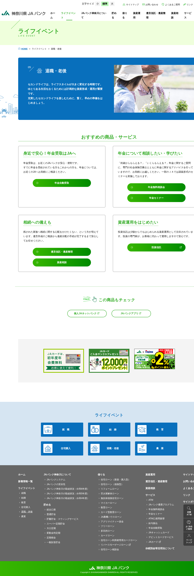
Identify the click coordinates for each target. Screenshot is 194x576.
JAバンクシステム (56, 479)
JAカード (153, 542)
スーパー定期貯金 (56, 523)
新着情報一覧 (25, 481)
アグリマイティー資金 (112, 521)
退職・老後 (27, 511)
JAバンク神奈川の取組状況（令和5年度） (68, 493)
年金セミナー (155, 513)
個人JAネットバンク (85, 313)
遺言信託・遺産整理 (156, 15)
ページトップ (188, 539)
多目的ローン (107, 530)
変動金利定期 (53, 533)
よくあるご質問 (172, 4)
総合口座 (51, 509)
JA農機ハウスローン (111, 517)
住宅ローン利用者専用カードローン (119, 540)
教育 (23, 502)
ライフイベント (68, 15)
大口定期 (51, 528)
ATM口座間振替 (157, 518)
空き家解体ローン (110, 493)
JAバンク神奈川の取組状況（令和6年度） (68, 488)
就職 (23, 493)
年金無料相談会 (156, 509)
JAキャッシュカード (159, 532)
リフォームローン (110, 488)
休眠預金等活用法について (160, 548)
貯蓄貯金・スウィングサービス (63, 519)
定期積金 (51, 537)
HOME (24, 49)
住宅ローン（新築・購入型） (115, 479)
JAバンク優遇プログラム (161, 504)
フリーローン (107, 526)
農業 (23, 516)
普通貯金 (51, 514)
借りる (124, 15)
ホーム (52, 15)
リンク (190, 4)
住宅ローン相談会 (110, 549)
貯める (114, 15)
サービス (150, 495)
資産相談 (174, 15)
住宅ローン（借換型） (112, 484)
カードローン (107, 535)
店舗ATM (188, 511)
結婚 (23, 497)
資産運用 (136, 15)
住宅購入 (25, 507)
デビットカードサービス (161, 537)
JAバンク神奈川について (93, 15)
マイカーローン (109, 503)
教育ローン (106, 507)
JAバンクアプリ (129, 313)
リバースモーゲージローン (114, 544)
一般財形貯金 (53, 542)
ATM (151, 500)
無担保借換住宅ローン (112, 498)
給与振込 (153, 523)
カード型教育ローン (111, 512)
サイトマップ (132, 4)
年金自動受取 (155, 528)
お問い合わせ (152, 4)
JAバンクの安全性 (56, 484)
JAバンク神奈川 (23, 13)
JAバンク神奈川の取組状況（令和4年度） (68, 498)
